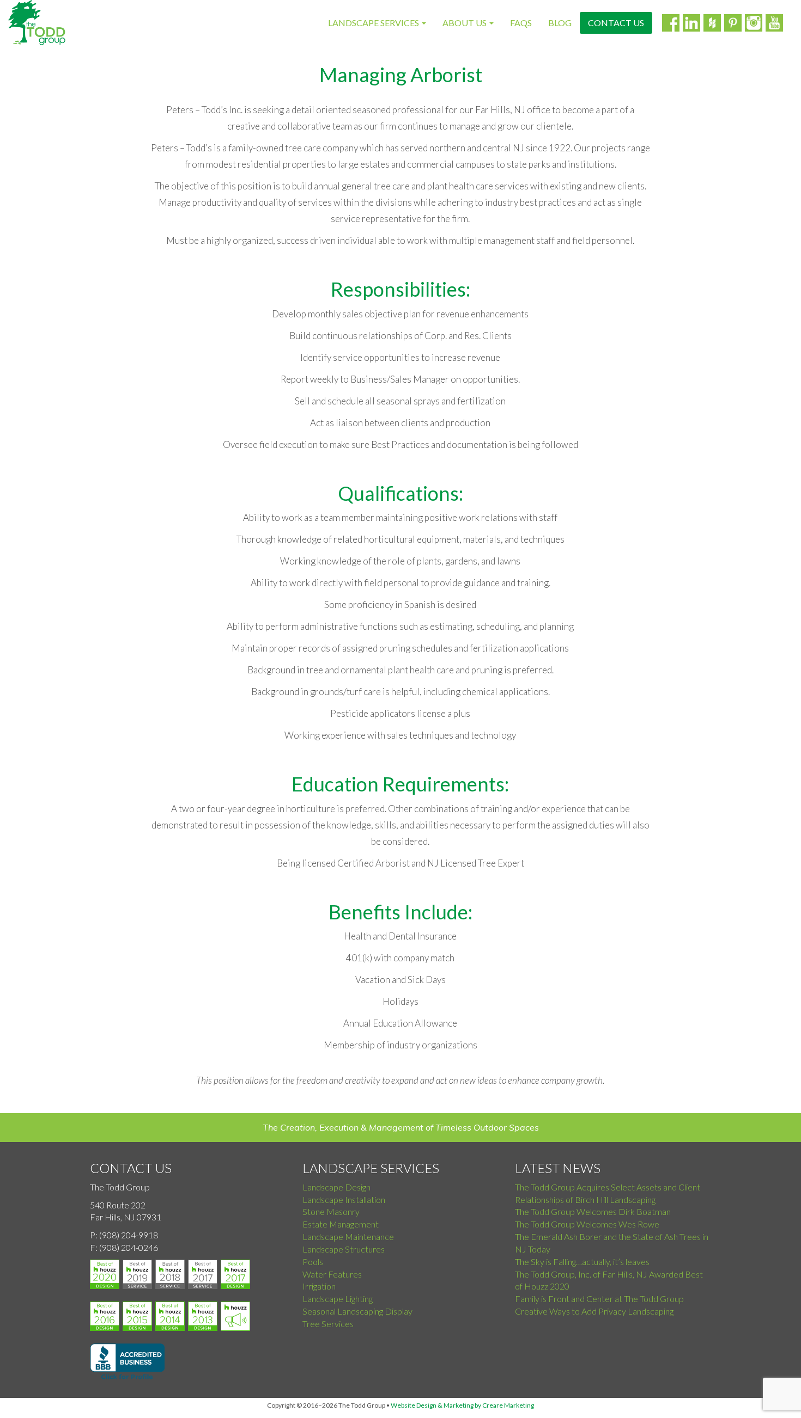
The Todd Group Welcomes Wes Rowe (587, 1224)
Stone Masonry (331, 1211)
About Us (465, 22)
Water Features (332, 1274)
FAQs (521, 22)
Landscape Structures (343, 1249)
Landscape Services (374, 22)
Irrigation (319, 1286)
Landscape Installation (343, 1199)
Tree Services (328, 1323)
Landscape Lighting (337, 1298)
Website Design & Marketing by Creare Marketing (462, 1405)
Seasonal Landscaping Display (357, 1311)
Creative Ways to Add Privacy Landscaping (594, 1311)
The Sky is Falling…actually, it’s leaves (582, 1261)
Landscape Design (336, 1187)
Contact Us (616, 22)
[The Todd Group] (36, 22)
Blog (560, 22)
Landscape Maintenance (348, 1236)
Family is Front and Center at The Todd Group (599, 1298)
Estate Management (340, 1224)
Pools (312, 1261)
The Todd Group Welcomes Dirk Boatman (593, 1211)
